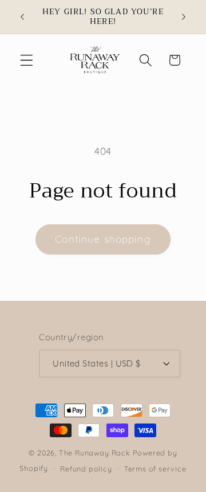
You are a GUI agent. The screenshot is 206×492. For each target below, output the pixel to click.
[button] (26, 60)
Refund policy (86, 468)
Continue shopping (103, 239)
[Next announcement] (183, 16)
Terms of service (155, 468)
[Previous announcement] (22, 16)
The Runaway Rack (94, 452)
